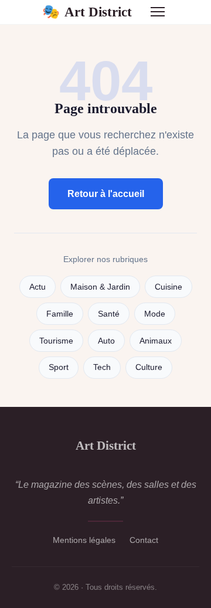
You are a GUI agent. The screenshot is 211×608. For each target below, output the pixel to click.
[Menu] (157, 11)
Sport (59, 367)
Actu (37, 287)
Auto (106, 341)
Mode (154, 314)
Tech (102, 367)
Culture (148, 367)
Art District (87, 11)
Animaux (155, 341)
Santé (109, 314)
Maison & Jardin (100, 287)
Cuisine (168, 287)
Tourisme (56, 341)
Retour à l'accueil (105, 194)
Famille (59, 314)
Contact (144, 540)
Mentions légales (84, 540)
